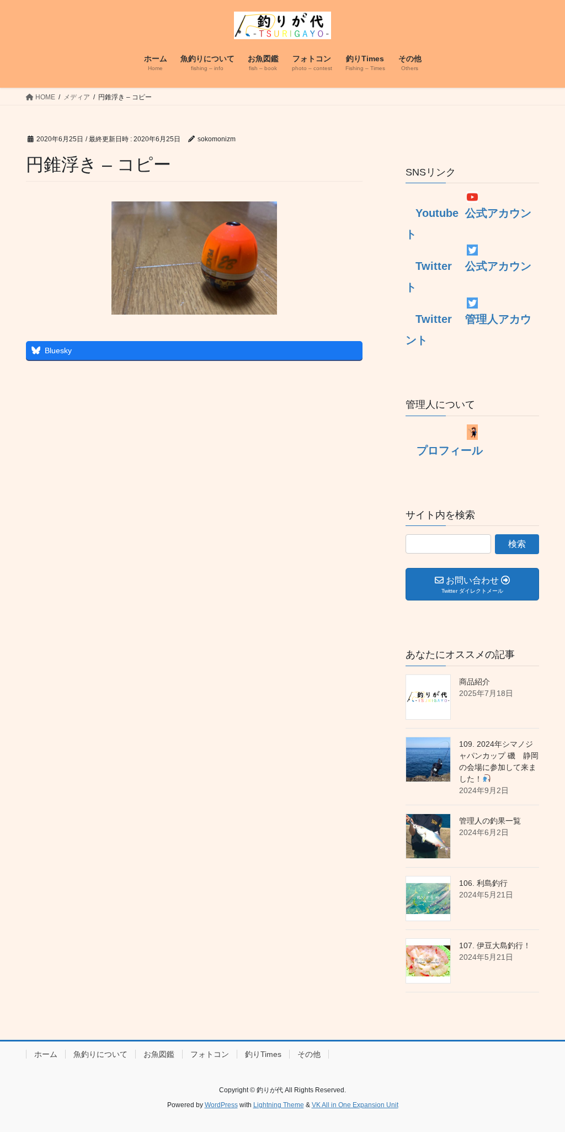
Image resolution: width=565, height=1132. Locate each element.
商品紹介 (474, 681)
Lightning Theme (278, 1105)
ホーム (45, 1054)
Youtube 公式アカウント (468, 223)
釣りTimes (263, 1054)
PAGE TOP (541, 1088)
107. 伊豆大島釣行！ (495, 945)
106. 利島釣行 (483, 883)
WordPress (221, 1105)
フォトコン (209, 1054)
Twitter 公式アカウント (468, 276)
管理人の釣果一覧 (490, 820)
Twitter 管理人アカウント (468, 329)
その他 (309, 1054)
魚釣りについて (100, 1054)
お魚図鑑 (158, 1054)
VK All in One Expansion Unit (355, 1105)
